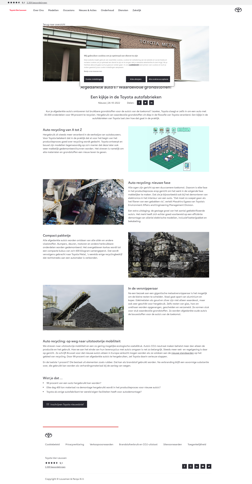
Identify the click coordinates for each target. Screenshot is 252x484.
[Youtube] (203, 466)
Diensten (123, 10)
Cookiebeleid (52, 444)
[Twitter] (145, 102)
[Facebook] (139, 102)
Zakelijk (137, 10)
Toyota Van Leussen (18, 10)
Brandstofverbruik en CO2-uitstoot (138, 444)
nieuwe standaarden (182, 352)
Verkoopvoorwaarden (101, 444)
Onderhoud (107, 10)
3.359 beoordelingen (37, 2)
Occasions (69, 10)
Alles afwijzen (135, 79)
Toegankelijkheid (197, 444)
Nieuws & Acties (88, 10)
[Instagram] (190, 466)
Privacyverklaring (74, 444)
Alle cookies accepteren (158, 79)
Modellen (53, 10)
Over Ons (38, 10)
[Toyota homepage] (238, 10)
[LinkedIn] (151, 102)
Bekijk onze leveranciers (93, 71)
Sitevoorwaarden (172, 444)
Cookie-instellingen (94, 79)
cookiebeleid (134, 65)
